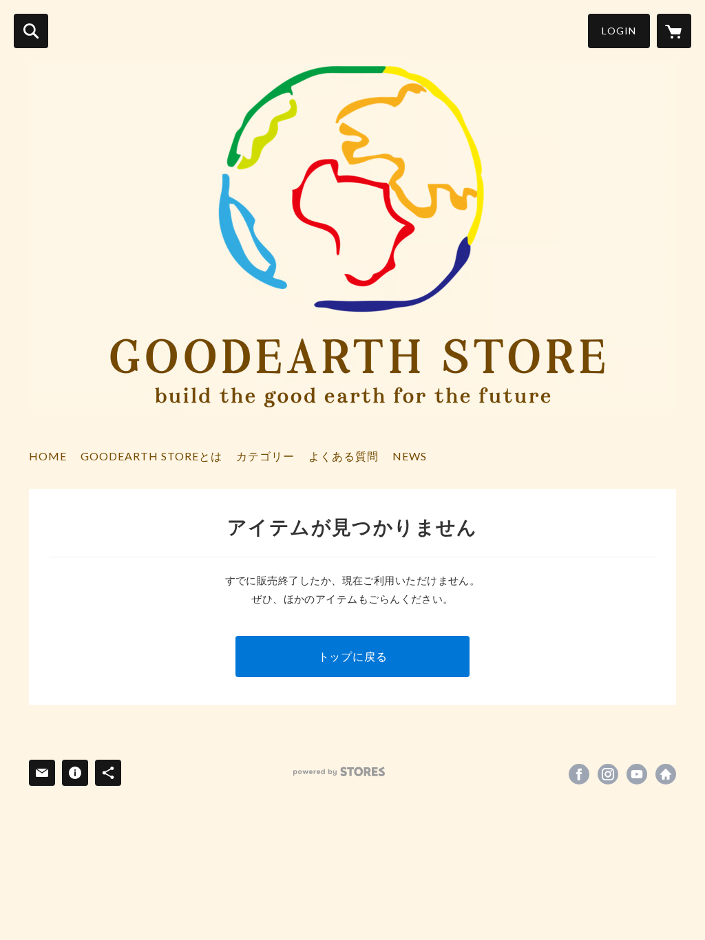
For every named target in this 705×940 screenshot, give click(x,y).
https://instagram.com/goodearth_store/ (608, 774)
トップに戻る (353, 656)
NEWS (409, 455)
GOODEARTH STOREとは (151, 455)
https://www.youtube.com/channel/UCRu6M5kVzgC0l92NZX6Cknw (637, 774)
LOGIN (619, 30)
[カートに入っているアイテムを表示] (674, 31)
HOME (48, 455)
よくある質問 (343, 455)
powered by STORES (339, 772)
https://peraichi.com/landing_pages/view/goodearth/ (665, 774)
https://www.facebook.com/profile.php (579, 774)
